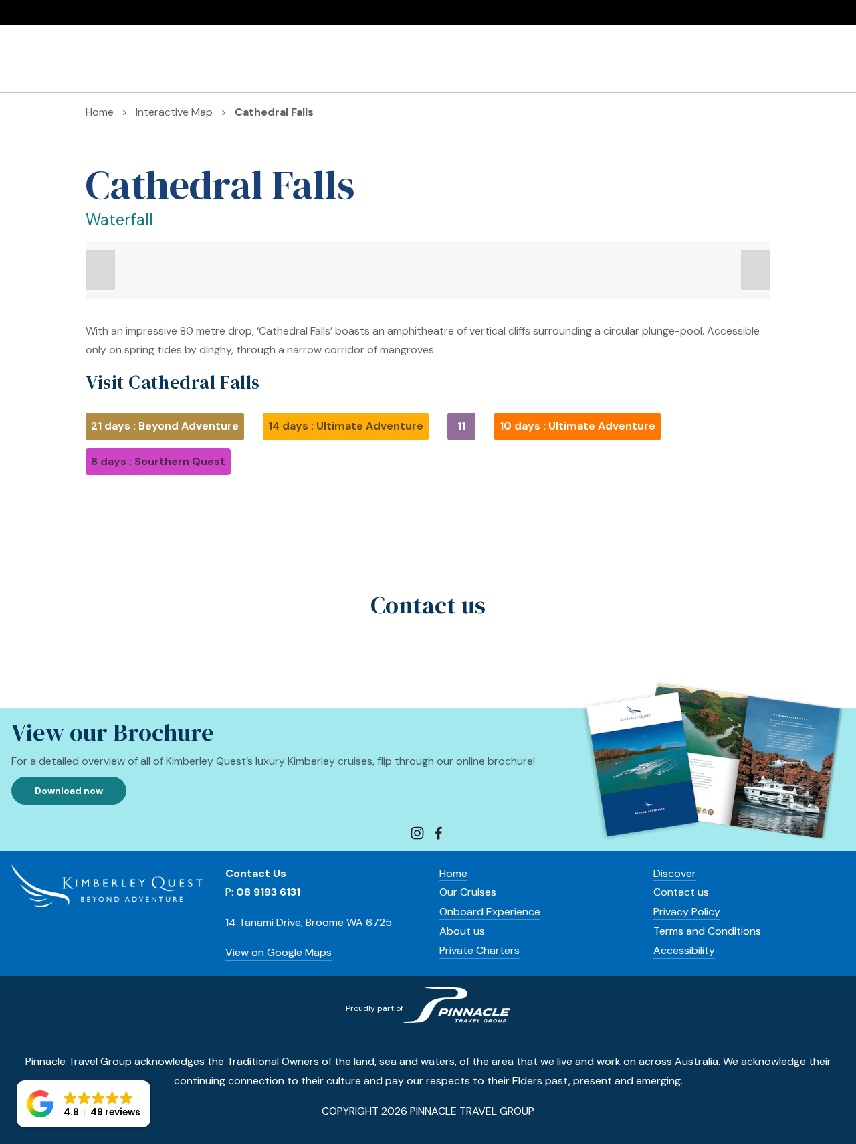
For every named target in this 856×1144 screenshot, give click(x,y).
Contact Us (816, 59)
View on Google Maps (278, 952)
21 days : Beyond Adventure (165, 426)
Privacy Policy (686, 911)
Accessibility (684, 950)
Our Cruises (39, 59)
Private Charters (663, 59)
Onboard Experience (140, 59)
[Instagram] (417, 833)
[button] (100, 270)
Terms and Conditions (707, 931)
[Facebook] (438, 833)
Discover (745, 59)
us (702, 892)
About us (462, 931)
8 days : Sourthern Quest (158, 461)
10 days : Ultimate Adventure (577, 426)
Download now (69, 791)
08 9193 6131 (61, 13)
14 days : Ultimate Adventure (345, 426)
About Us (235, 59)
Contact (674, 892)
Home (453, 873)
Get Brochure (148, 13)
